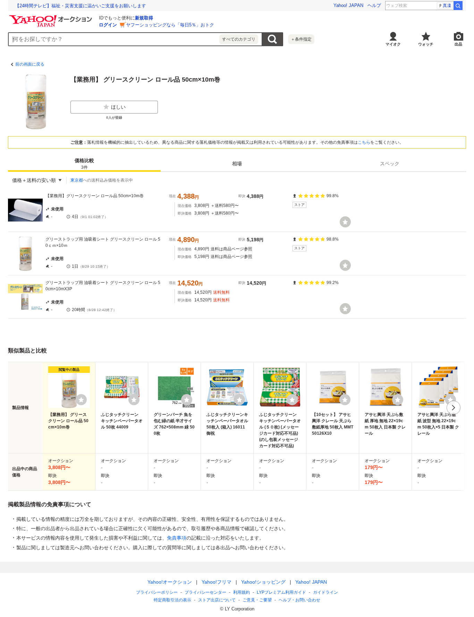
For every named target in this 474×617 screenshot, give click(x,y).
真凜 (447, 5)
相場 (237, 163)
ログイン (108, 24)
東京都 (76, 180)
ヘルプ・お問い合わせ (299, 600)
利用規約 (241, 592)
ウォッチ (425, 44)
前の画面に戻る (29, 64)
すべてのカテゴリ (238, 39)
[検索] (458, 5)
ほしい (118, 107)
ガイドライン (325, 592)
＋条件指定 (301, 39)
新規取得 (144, 17)
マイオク (393, 44)
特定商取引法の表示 (172, 600)
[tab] (84, 164)
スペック (389, 163)
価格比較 (84, 164)
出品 (458, 44)
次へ (453, 408)
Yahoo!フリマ (216, 582)
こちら (364, 142)
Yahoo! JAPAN (348, 5)
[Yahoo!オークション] (51, 17)
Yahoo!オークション (169, 582)
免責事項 (176, 538)
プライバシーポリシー (157, 592)
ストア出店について (217, 600)
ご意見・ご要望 (257, 600)
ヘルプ (374, 5)
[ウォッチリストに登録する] (81, 399)
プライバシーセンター (205, 592)
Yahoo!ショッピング (263, 582)
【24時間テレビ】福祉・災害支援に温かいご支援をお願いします (80, 5)
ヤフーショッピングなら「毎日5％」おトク (170, 24)
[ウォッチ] (345, 221)
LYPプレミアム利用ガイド (281, 592)
